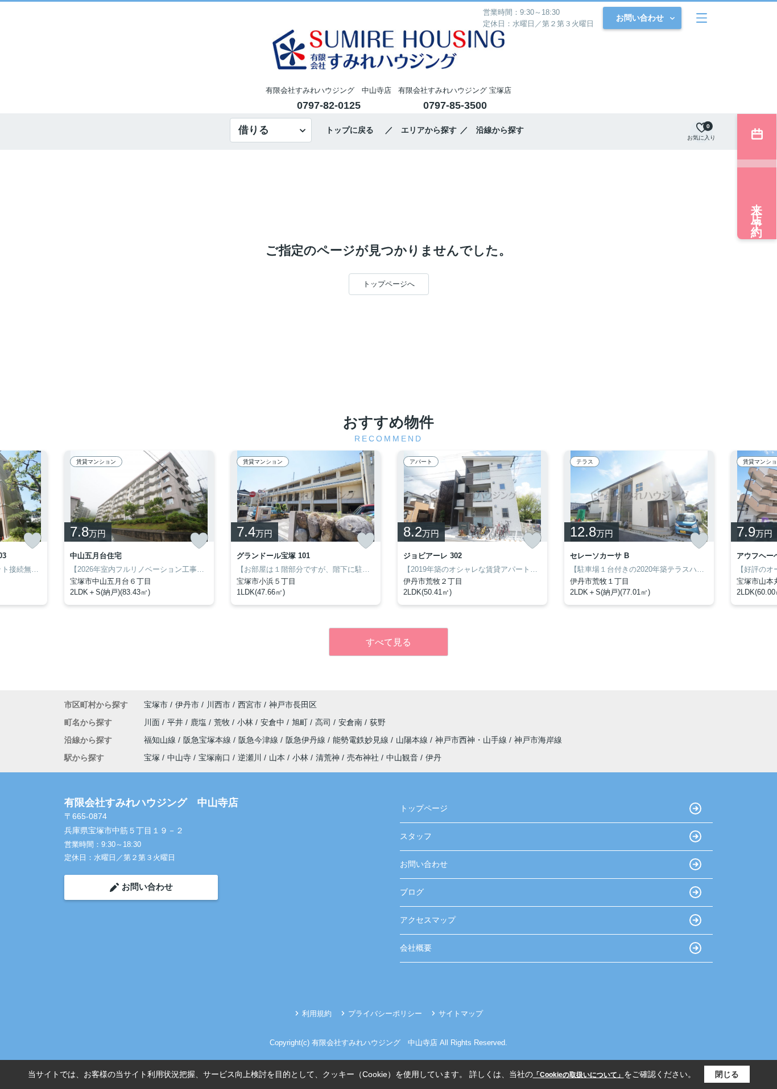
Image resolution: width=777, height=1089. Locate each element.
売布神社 (363, 757)
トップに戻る (354, 129)
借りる (253, 130)
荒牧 (223, 722)
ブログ (412, 891)
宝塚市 (156, 704)
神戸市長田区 (293, 704)
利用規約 (317, 1013)
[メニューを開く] (702, 18)
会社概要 (416, 947)
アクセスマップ (428, 919)
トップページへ (389, 284)
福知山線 (161, 739)
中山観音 (402, 757)
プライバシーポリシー (385, 1013)
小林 (246, 722)
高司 (324, 722)
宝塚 (152, 757)
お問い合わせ (640, 17)
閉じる (727, 1074)
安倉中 (274, 722)
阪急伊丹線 (307, 739)
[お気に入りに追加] (32, 540)
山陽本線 (413, 739)
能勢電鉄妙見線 (362, 739)
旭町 (301, 722)
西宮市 (250, 704)
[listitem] (139, 528)
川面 (153, 722)
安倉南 (351, 722)
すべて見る (388, 642)
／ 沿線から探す (492, 129)
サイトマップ (461, 1013)
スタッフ (416, 836)
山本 (277, 757)
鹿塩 (200, 722)
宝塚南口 (214, 757)
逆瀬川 (250, 757)
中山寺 (179, 757)
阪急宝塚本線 (208, 739)
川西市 (218, 704)
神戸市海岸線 (538, 739)
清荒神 (328, 757)
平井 (176, 722)
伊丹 (433, 757)
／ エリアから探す (421, 129)
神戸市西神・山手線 (472, 739)
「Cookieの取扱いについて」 (578, 1075)
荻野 (378, 722)
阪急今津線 (259, 739)
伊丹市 (187, 704)
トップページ (424, 808)
